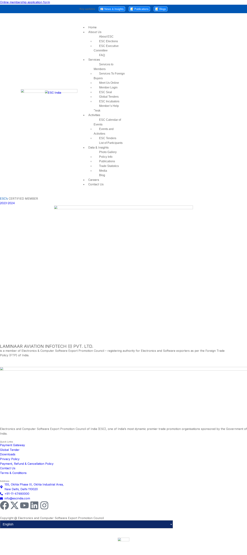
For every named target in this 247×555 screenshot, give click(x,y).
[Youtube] (24, 505)
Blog (102, 175)
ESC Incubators (109, 101)
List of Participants (111, 142)
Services (94, 59)
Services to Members (103, 67)
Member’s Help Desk (106, 108)
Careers (93, 180)
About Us (94, 32)
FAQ (102, 55)
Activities (94, 115)
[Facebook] (4, 505)
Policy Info (105, 156)
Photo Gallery (108, 152)
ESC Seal (105, 92)
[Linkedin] (34, 505)
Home (92, 27)
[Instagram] (44, 505)
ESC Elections (108, 41)
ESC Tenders (107, 138)
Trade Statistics (109, 165)
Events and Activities (104, 131)
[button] (152, 20)
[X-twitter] (14, 505)
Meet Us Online (109, 82)
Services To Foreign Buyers (109, 76)
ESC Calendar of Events (107, 122)
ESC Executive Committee (106, 48)
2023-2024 (7, 203)
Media (103, 170)
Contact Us (96, 184)
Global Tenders (109, 96)
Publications (107, 161)
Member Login (108, 87)
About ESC (106, 36)
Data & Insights (98, 147)
